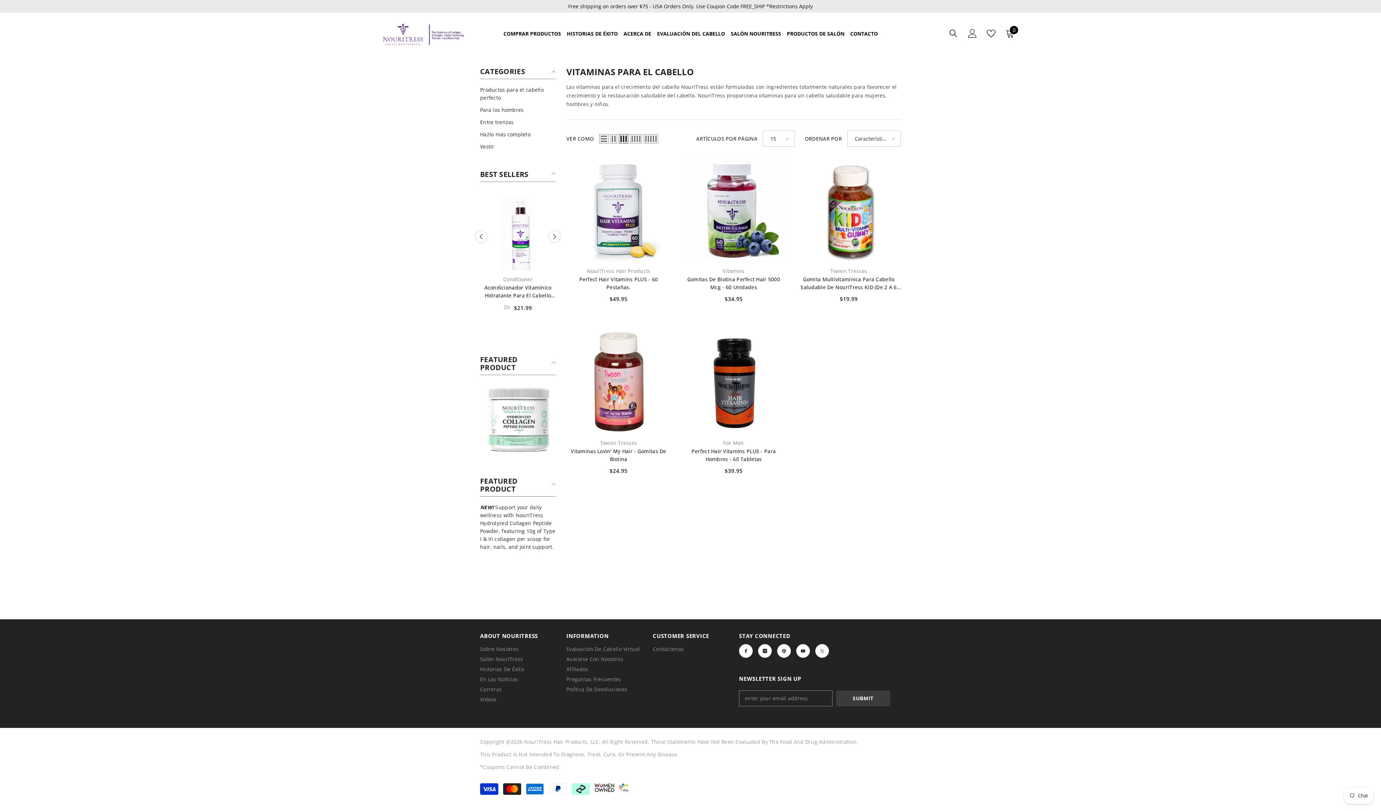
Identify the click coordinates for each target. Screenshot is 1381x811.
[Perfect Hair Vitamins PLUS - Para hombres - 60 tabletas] (734, 381)
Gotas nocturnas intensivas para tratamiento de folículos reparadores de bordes (517, 292)
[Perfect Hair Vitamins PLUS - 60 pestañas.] (618, 210)
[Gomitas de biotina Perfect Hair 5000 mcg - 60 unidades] (734, 210)
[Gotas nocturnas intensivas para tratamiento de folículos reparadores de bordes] (518, 232)
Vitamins (733, 271)
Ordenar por (823, 138)
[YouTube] (803, 651)
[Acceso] (972, 33)
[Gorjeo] (822, 651)
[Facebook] (746, 651)
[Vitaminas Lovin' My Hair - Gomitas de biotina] (618, 381)
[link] (518, 419)
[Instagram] (765, 651)
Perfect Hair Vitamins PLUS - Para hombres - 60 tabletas (734, 455)
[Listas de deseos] (991, 33)
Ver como (580, 138)
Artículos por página (726, 138)
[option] (518, 255)
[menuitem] (518, 94)
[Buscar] (953, 33)
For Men (733, 442)
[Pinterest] (784, 651)
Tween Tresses (848, 271)
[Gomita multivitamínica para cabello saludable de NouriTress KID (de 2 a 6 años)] (849, 210)
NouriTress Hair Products (619, 271)
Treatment (518, 279)
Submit (863, 698)
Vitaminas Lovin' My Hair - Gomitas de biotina (618, 455)
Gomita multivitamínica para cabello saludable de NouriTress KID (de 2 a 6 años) (849, 283)
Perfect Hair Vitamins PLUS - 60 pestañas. (618, 283)
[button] (481, 236)
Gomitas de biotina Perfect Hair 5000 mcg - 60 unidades (733, 283)
